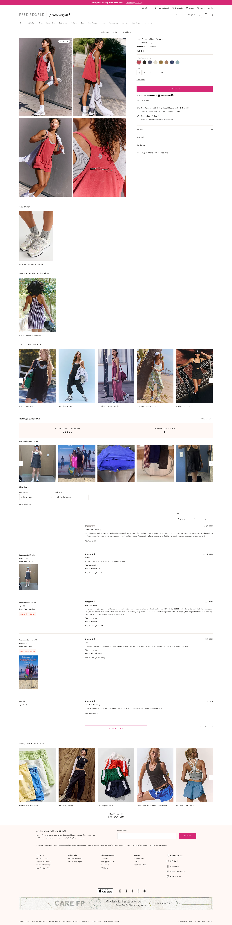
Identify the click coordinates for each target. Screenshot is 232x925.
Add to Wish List (143, 100)
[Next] (210, 380)
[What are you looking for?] (199, 15)
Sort (177, 514)
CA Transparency (54, 921)
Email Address (123, 831)
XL (162, 73)
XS (140, 73)
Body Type (59, 492)
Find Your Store (176, 856)
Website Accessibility (70, 921)
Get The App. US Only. (134, 3)
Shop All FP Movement (145, 43)
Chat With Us (175, 877)
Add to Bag (174, 89)
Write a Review (207, 419)
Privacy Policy (137, 845)
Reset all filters (25, 504)
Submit (187, 836)
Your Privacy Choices (111, 921)
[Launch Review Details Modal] (38, 463)
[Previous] (21, 380)
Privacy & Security (38, 921)
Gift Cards (174, 861)
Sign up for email (177, 871)
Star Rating (23, 492)
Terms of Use (24, 921)
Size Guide (141, 80)
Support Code (96, 921)
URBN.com (84, 921)
